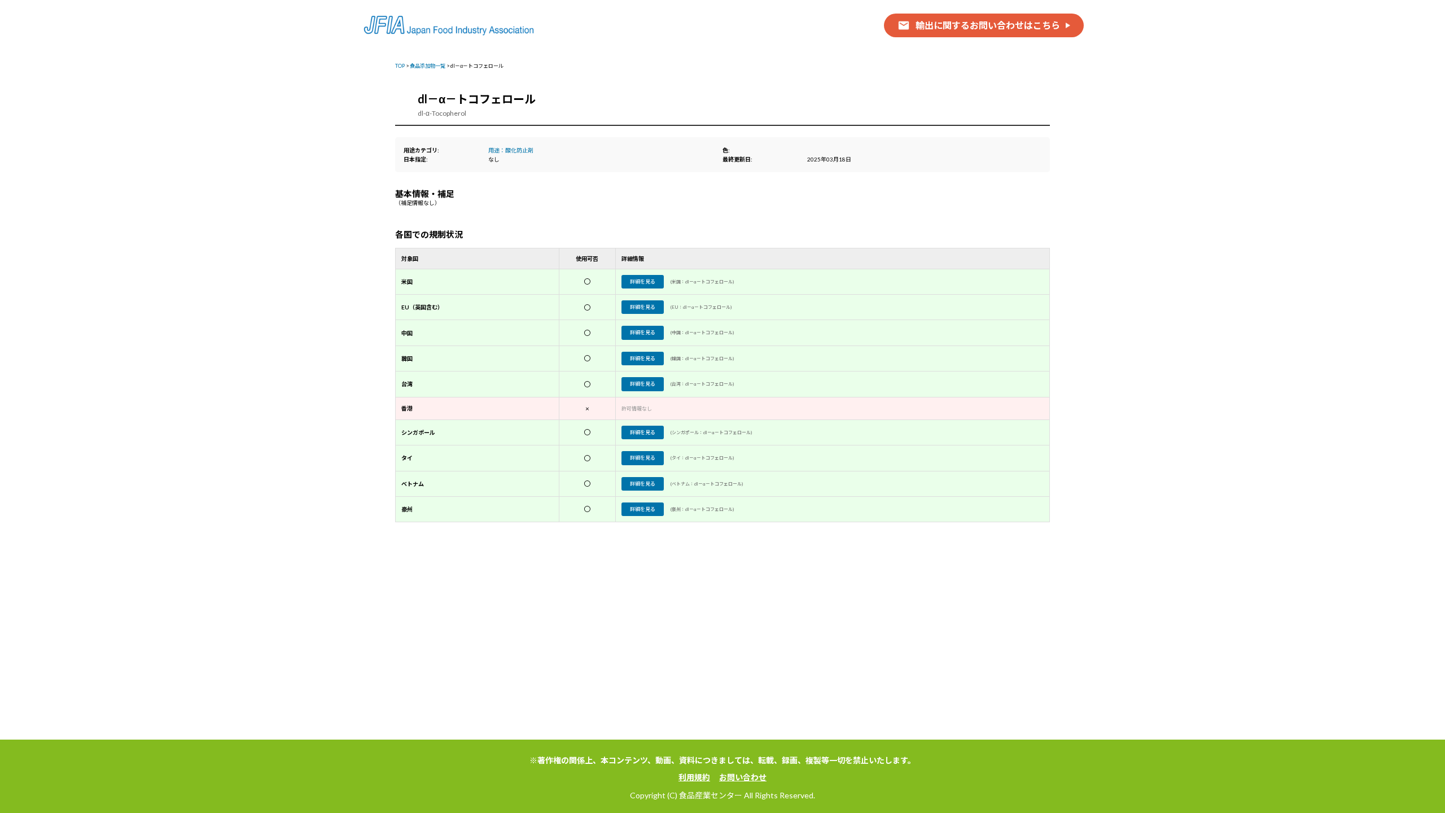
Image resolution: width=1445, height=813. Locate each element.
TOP (400, 66)
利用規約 (694, 777)
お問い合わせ (743, 777)
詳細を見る (642, 281)
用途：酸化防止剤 (510, 150)
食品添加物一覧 (427, 66)
